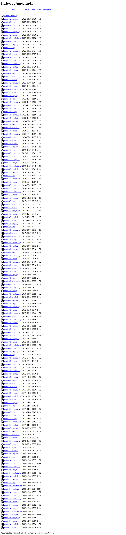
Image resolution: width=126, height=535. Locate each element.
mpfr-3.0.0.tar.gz (10, 444)
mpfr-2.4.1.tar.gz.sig (12, 492)
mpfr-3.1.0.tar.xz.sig (12, 383)
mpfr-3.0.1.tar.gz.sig (12, 415)
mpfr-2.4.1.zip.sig (11, 479)
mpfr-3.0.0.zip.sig (11, 428)
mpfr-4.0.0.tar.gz (10, 214)
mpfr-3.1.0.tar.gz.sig (12, 390)
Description (46, 10)
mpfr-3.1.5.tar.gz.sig (12, 262)
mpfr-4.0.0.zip (9, 201)
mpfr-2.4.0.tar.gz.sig (12, 518)
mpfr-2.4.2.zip (9, 457)
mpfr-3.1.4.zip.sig (11, 275)
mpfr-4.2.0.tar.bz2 (11, 92)
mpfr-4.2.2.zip (9, 22)
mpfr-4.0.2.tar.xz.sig (12, 153)
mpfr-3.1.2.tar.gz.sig (12, 339)
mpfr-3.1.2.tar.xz (10, 335)
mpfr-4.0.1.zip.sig (11, 172)
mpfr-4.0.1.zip (9, 176)
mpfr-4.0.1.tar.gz (10, 188)
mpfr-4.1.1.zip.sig (11, 96)
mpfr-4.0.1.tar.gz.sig (12, 185)
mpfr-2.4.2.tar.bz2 (11, 476)
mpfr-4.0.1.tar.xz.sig (12, 179)
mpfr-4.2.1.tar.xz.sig (12, 51)
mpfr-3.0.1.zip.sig (11, 403)
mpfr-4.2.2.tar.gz (10, 35)
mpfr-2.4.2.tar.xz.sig (12, 460)
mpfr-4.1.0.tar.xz (10, 131)
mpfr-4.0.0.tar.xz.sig (12, 204)
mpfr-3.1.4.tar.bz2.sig (12, 294)
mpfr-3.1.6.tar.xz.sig (12, 230)
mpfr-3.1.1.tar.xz (10, 361)
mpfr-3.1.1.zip (9, 355)
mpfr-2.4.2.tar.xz (10, 463)
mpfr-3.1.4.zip (9, 278)
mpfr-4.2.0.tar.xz (10, 80)
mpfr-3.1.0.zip (9, 380)
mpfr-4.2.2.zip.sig (11, 19)
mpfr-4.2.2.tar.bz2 (11, 41)
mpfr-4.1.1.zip (9, 99)
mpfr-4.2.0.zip (9, 73)
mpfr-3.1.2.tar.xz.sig (12, 332)
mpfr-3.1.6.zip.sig (11, 223)
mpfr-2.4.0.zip (9, 508)
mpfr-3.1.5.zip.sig (11, 249)
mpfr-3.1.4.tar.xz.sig (12, 281)
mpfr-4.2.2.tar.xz (10, 28)
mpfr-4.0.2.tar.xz (10, 156)
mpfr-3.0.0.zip (9, 431)
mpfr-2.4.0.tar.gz (10, 521)
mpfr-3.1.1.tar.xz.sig (12, 358)
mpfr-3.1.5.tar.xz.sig (12, 255)
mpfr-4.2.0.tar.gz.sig (12, 83)
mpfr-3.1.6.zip (9, 227)
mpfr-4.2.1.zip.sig (11, 44)
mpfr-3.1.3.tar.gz (10, 316)
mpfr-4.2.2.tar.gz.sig (12, 32)
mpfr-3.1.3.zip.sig (11, 300)
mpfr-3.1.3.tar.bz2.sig (12, 319)
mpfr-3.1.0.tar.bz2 (11, 399)
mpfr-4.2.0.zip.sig (11, 70)
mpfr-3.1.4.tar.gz (10, 291)
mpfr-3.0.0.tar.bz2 (11, 451)
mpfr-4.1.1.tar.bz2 (11, 118)
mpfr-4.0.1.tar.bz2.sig (12, 192)
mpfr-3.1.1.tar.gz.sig (12, 364)
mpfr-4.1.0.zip (9, 124)
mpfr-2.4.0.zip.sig (11, 505)
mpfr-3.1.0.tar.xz (10, 387)
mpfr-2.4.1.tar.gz (10, 495)
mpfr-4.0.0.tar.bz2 (11, 220)
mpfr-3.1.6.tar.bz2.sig (12, 243)
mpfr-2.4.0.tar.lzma (11, 514)
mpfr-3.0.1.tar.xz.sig (12, 409)
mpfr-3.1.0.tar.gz (10, 393)
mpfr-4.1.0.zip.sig (11, 121)
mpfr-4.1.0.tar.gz (10, 137)
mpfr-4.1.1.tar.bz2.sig (12, 115)
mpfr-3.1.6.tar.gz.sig (12, 236)
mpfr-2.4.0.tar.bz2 (11, 527)
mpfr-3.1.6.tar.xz (10, 233)
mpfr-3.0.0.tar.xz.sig (12, 435)
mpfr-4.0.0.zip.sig (11, 198)
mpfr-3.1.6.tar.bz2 (11, 246)
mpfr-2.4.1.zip (9, 483)
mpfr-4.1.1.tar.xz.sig (12, 102)
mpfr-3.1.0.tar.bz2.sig (12, 396)
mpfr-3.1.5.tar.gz (10, 265)
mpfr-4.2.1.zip (9, 48)
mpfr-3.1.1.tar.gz (10, 367)
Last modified (29, 10)
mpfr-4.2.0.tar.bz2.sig (12, 89)
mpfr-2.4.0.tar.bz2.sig (12, 524)
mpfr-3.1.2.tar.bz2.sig (12, 345)
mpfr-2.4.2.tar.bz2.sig (12, 473)
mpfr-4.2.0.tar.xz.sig (12, 76)
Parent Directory (10, 16)
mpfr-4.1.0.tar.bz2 (11, 144)
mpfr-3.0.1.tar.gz (10, 419)
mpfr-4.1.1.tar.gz (10, 112)
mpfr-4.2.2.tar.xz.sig (12, 25)
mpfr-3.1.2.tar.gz (10, 342)
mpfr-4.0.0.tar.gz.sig (12, 211)
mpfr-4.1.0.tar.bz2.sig (12, 140)
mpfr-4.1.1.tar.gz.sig (12, 108)
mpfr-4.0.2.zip (9, 150)
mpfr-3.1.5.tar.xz (10, 259)
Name (13, 10)
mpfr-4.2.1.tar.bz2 (11, 67)
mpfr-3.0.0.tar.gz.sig (12, 441)
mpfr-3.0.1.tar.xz (10, 412)
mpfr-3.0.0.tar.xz (10, 438)
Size (39, 10)
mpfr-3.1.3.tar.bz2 (11, 323)
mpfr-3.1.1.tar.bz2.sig (12, 371)
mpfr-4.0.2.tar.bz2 (11, 169)
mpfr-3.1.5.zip (9, 252)
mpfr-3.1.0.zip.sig (11, 377)
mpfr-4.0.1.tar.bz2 (11, 195)
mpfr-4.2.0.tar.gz (10, 86)
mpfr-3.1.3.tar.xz (10, 310)
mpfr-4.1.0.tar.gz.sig (12, 134)
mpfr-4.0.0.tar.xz (10, 207)
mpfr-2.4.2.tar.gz (10, 470)
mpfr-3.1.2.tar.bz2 (11, 348)
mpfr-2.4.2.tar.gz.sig (12, 467)
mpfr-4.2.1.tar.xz (10, 54)
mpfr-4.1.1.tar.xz (10, 105)
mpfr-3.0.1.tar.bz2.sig (12, 422)
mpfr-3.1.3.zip (9, 303)
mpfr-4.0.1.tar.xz (10, 182)
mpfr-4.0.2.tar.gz (10, 163)
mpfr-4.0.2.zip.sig (11, 147)
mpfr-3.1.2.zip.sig (11, 326)
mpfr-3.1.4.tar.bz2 (11, 297)
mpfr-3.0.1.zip (9, 406)
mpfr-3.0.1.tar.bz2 (11, 425)
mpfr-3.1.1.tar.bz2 (11, 374)
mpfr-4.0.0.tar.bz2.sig (12, 217)
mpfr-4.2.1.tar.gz (10, 60)
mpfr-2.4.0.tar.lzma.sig (13, 511)
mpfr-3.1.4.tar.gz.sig (12, 287)
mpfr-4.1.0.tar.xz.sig (12, 128)
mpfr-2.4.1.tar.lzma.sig (13, 486)
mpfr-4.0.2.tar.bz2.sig (12, 166)
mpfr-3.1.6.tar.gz (10, 239)
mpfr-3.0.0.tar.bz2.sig (12, 447)
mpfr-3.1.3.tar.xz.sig (12, 307)
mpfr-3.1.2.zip (9, 329)
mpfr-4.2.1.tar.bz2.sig (12, 64)
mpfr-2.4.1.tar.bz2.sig (12, 498)
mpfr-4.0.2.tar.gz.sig (12, 160)
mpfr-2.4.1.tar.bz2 (11, 502)
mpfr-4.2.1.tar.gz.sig (12, 57)
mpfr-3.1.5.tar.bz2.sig (12, 268)
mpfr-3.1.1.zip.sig (11, 351)
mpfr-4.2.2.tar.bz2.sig (12, 38)
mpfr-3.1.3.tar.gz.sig (12, 313)
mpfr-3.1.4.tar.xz (10, 284)
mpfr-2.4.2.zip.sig (11, 454)
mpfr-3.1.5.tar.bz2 (11, 271)
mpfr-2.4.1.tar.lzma (11, 489)
